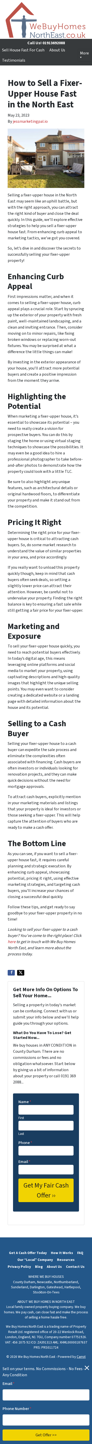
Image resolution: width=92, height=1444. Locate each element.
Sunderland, (20, 1287)
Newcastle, (45, 1282)
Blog (39, 1266)
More (84, 53)
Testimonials (13, 60)
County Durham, (24, 1282)
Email (24, 1162)
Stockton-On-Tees (46, 1292)
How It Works (62, 1252)
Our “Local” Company (35, 1259)
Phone (25, 1143)
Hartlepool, (72, 1287)
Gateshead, (55, 1287)
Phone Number (17, 1409)
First (21, 1118)
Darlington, (38, 1287)
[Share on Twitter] (20, 973)
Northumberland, (66, 1282)
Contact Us (75, 1266)
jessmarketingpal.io (30, 121)
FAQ (80, 1252)
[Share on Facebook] (11, 973)
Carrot (81, 1356)
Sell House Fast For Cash (23, 50)
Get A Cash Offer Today (28, 1252)
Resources (66, 1259)
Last (21, 1134)
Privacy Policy (19, 1266)
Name (24, 1102)
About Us (57, 50)
